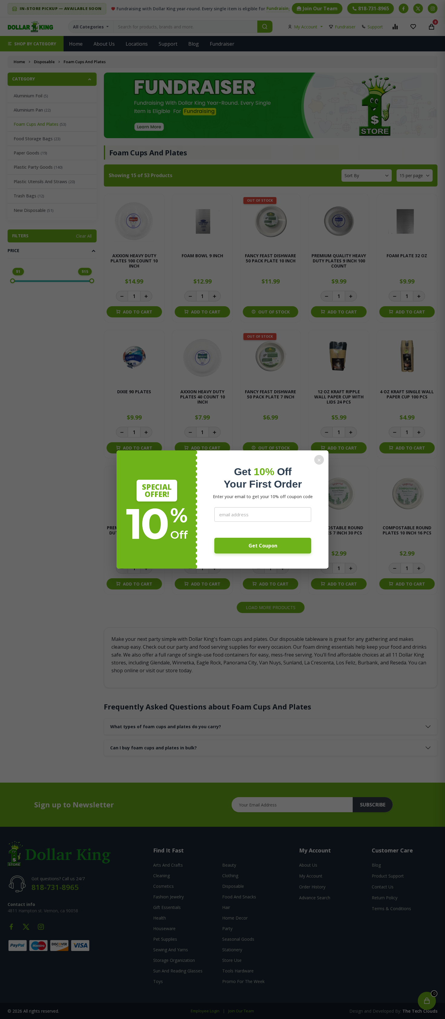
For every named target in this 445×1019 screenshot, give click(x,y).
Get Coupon (263, 545)
